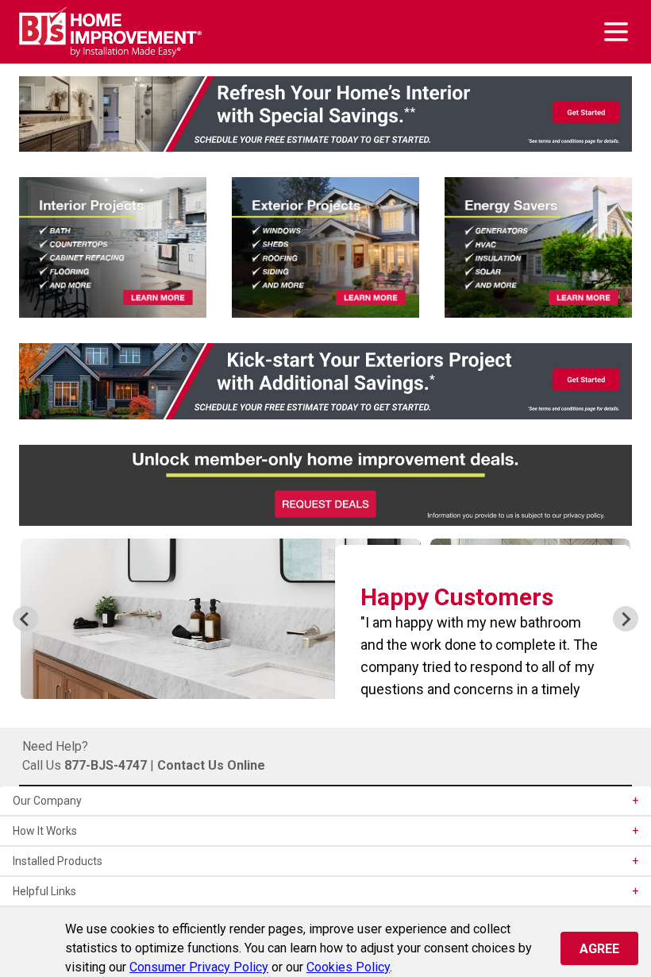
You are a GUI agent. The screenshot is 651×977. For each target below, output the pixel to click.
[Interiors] (112, 247)
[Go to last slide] (25, 618)
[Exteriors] (325, 247)
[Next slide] (625, 618)
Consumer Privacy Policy (198, 967)
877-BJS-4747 (105, 765)
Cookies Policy (348, 967)
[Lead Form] (325, 114)
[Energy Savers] (538, 247)
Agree (599, 948)
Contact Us (190, 765)
